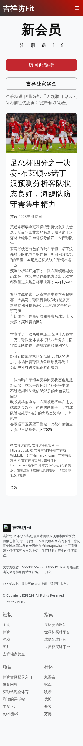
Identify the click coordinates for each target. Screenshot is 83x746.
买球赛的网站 (32, 321)
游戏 (6, 639)
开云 (48, 706)
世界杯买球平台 (57, 632)
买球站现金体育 (16, 691)
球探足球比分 (55, 639)
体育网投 (10, 684)
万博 (48, 713)
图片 (6, 646)
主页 (6, 624)
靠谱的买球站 (14, 699)
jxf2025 (46, 429)
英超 (14, 216)
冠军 (48, 684)
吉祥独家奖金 (41, 83)
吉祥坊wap (63, 281)
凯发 (48, 691)
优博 (48, 699)
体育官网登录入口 (17, 677)
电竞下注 (10, 706)
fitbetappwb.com (55, 545)
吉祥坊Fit (18, 8)
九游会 (49, 677)
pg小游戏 (10, 713)
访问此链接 (42, 65)
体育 (6, 632)
